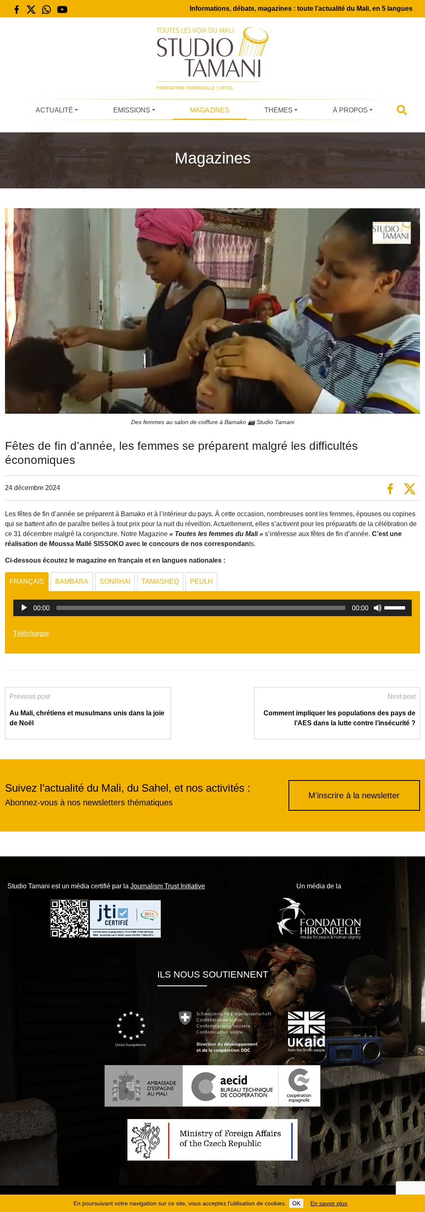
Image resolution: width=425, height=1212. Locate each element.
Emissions (131, 110)
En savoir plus (328, 1203)
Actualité (54, 110)
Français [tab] (27, 581)
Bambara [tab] (71, 581)
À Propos (350, 110)
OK (296, 1203)
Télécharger (31, 633)
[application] (212, 608)
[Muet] (378, 608)
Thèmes (278, 110)
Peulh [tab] (201, 581)
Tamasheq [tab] (160, 581)
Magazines (210, 110)
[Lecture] (24, 608)
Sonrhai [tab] (115, 581)
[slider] (396, 607)
